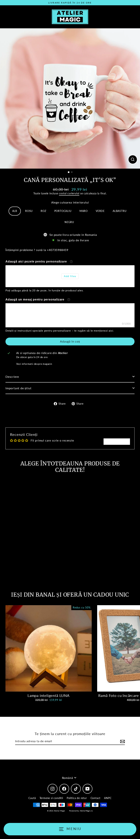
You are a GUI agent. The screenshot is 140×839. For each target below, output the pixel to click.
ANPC (107, 798)
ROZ (43, 210)
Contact (96, 798)
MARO (83, 210)
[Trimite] (122, 741)
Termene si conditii (51, 798)
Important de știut (18, 388)
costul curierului (69, 193)
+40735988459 (57, 250)
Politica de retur (77, 798)
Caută (32, 798)
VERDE (100, 210)
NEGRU (69, 222)
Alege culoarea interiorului (70, 202)
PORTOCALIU (62, 210)
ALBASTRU (119, 210)
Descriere (12, 376)
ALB (14, 210)
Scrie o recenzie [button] (117, 441)
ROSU (29, 210)
